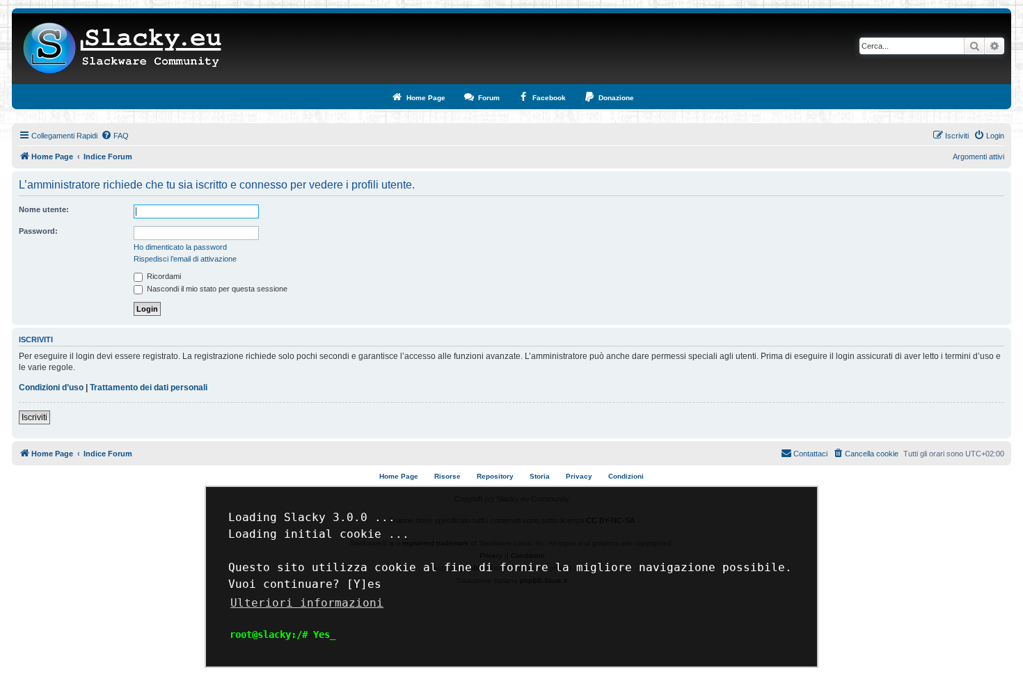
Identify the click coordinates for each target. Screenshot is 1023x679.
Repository (495, 476)
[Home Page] (122, 49)
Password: (38, 231)
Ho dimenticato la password (180, 247)
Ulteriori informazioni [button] (306, 602)
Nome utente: (44, 209)
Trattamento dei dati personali (148, 387)
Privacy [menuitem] (579, 476)
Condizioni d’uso (51, 387)
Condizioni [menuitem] (626, 476)
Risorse (447, 476)
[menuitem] (115, 135)
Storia (540, 476)
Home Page (398, 476)
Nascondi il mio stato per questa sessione (216, 289)
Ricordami (163, 276)
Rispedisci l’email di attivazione (185, 259)
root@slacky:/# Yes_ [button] (282, 634)
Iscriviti (34, 417)
